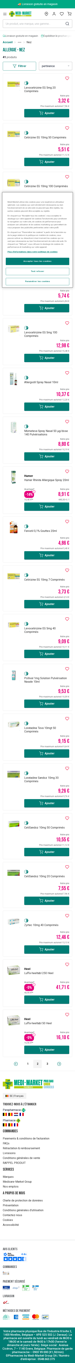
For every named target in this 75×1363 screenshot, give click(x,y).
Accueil (8, 42)
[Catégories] (5, 14)
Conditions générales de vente (21, 1158)
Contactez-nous (12, 1215)
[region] (37, 240)
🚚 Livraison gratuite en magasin (38, 4)
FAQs (6, 1143)
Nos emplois (10, 1186)
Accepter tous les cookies (37, 261)
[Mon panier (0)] (69, 14)
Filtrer (22, 66)
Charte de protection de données (23, 1200)
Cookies (8, 1220)
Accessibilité (11, 1225)
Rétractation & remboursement (21, 1148)
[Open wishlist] (62, 14)
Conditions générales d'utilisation (23, 1210)
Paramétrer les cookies (37, 281)
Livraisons (9, 1153)
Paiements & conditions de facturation (26, 1138)
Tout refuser (37, 271)
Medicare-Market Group (17, 1181)
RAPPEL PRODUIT (14, 1163)
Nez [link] (29, 42)
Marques (8, 1176)
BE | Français (17, 1096)
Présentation (10, 1205)
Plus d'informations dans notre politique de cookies (33, 252)
